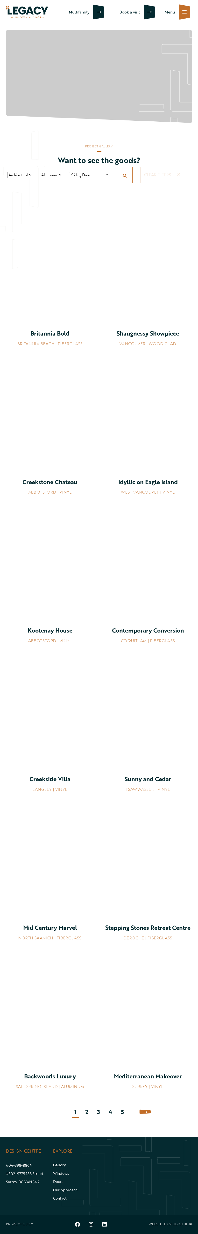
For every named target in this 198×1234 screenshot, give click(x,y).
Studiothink (180, 1224)
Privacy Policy (19, 1224)
